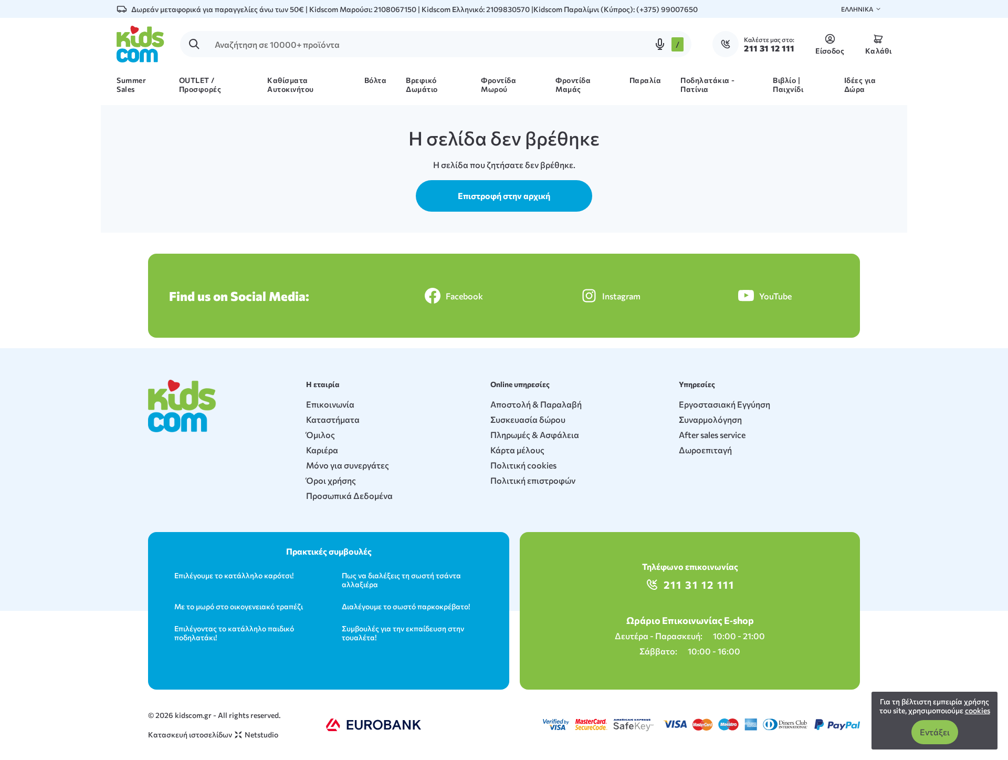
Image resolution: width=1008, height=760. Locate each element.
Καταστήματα (333, 419)
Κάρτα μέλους (517, 450)
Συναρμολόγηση (710, 419)
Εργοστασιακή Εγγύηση (724, 404)
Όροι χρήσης (331, 480)
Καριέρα (322, 450)
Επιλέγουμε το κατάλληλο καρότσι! (233, 575)
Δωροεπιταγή (705, 450)
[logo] (140, 44)
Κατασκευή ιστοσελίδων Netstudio (213, 734)
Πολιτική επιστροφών (532, 480)
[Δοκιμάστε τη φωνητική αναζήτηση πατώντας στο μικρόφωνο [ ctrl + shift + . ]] (660, 44)
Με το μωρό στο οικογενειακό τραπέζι (238, 606)
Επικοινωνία (330, 404)
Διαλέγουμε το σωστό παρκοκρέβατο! (406, 606)
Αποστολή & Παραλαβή (536, 404)
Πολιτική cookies (523, 465)
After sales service (712, 435)
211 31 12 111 (699, 584)
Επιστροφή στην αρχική (504, 196)
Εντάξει (935, 732)
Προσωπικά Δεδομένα (349, 496)
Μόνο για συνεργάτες (347, 465)
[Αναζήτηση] (194, 44)
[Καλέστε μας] (728, 44)
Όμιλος (320, 435)
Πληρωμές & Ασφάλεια (534, 435)
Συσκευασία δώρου (527, 419)
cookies (977, 710)
